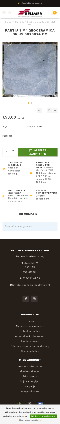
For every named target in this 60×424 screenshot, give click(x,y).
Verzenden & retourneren (30, 336)
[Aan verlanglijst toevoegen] (49, 110)
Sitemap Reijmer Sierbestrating (30, 346)
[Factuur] (30, 403)
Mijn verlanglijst (30, 381)
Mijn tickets (30, 376)
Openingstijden (30, 351)
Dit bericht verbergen (43, 416)
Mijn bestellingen (30, 371)
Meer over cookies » (30, 420)
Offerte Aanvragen (37, 152)
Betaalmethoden (30, 331)
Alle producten (30, 391)
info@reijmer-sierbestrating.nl (31, 285)
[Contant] (19, 403)
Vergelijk (30, 386)
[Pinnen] (40, 403)
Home (8, 22)
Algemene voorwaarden (30, 326)
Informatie (28, 213)
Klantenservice (30, 341)
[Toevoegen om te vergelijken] (55, 110)
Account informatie (30, 366)
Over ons (30, 321)
